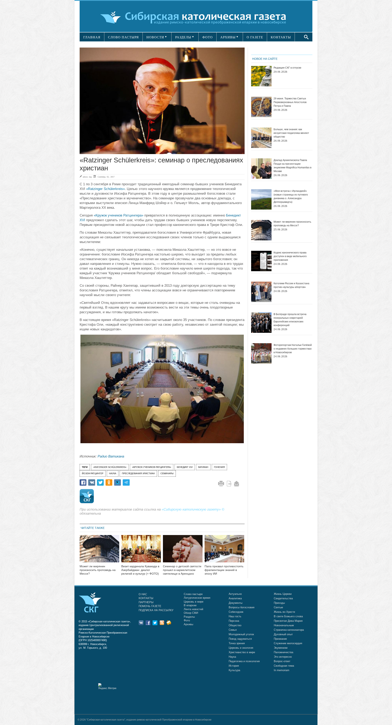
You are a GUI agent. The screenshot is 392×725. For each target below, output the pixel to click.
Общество (235, 625)
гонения (219, 467)
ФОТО (207, 37)
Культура (234, 670)
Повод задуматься (240, 638)
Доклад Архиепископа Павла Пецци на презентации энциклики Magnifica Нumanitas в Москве (292, 166)
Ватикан (203, 467)
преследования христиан (138, 473)
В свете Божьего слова (288, 616)
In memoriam (281, 670)
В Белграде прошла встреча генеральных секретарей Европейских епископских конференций (290, 320)
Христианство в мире (242, 652)
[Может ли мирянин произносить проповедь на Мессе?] (99, 551)
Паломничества (283, 652)
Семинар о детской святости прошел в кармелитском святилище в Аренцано (182, 570)
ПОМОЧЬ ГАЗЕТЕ (150, 606)
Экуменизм (280, 647)
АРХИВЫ (228, 37)
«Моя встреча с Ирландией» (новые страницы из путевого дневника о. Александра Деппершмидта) (291, 196)
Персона (234, 620)
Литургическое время (197, 597)
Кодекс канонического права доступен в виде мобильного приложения (290, 256)
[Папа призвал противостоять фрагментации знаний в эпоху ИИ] (224, 551)
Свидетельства (283, 598)
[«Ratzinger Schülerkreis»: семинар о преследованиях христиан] (162, 101)
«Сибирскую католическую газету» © (193, 509)
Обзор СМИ (191, 612)
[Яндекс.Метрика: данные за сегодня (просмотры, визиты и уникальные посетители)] (107, 686)
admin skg (87, 177)
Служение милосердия (288, 643)
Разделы (189, 616)
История (234, 665)
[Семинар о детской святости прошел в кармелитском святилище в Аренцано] (183, 551)
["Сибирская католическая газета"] (195, 17)
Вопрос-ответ (282, 661)
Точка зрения (237, 643)
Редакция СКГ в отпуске (287, 67)
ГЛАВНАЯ (91, 37)
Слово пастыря (193, 594)
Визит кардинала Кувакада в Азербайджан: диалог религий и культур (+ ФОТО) (140, 570)
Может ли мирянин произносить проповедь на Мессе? (98, 570)
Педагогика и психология (244, 661)
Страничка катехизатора (289, 629)
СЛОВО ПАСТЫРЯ (123, 37)
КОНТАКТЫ (281, 37)
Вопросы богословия (241, 607)
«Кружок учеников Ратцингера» (118, 215)
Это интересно (283, 656)
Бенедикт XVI (185, 467)
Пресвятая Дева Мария (288, 620)
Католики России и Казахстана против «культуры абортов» (291, 285)
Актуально (235, 593)
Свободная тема (284, 665)
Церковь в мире (193, 601)
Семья (233, 629)
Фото (187, 620)
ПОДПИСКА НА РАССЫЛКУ (156, 610)
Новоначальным (284, 625)
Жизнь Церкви (283, 593)
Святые (278, 607)
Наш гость (235, 616)
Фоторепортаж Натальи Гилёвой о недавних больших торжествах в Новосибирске (293, 349)
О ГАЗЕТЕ (255, 37)
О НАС (143, 594)
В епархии (190, 605)
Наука (232, 656)
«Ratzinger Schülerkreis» (105, 189)
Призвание (280, 638)
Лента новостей (193, 609)
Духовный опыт (283, 634)
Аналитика (235, 598)
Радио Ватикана (111, 456)
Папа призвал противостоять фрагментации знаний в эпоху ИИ (224, 570)
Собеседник (236, 611)
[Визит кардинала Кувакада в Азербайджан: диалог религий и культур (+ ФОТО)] (141, 551)
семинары (167, 473)
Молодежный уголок (241, 634)
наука (112, 473)
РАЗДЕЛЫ (183, 37)
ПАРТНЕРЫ (146, 602)
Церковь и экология (241, 647)
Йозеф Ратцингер (92, 473)
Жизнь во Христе (284, 611)
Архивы (188, 624)
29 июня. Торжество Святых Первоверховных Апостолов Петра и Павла (290, 102)
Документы (235, 602)
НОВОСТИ (155, 37)
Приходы (279, 602)
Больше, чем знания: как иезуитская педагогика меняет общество (291, 133)
